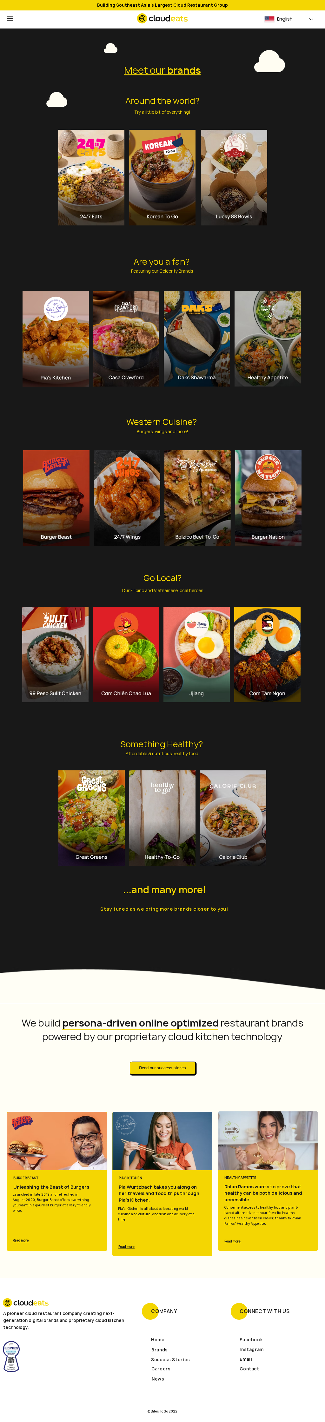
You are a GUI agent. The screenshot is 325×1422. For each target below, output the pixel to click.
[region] (91, 177)
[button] (10, 18)
